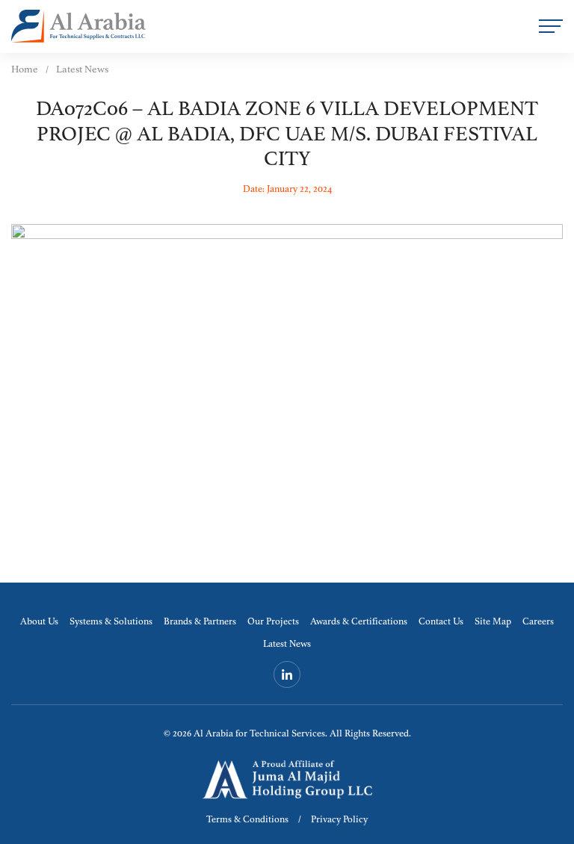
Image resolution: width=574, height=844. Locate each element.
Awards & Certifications (358, 622)
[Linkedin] (287, 674)
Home (24, 69)
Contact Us (441, 622)
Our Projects (273, 622)
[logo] (78, 26)
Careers (538, 622)
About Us (39, 622)
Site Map (493, 622)
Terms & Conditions (247, 820)
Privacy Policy (339, 820)
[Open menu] (551, 26)
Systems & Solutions (111, 622)
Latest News (287, 644)
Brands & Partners (200, 622)
